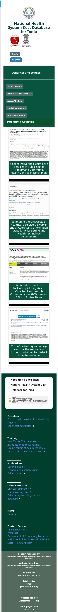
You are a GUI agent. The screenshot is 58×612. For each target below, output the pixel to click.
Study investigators (16, 108)
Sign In (15, 54)
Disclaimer (24, 600)
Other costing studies (26, 72)
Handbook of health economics (25, 451)
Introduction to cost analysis (23, 444)
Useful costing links (18, 492)
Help (37, 600)
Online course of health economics (27, 447)
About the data (14, 86)
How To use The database (22, 441)
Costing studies (16, 466)
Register (16, 59)
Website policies (29, 597)
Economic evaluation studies (24, 470)
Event (11, 514)
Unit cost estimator (16, 115)
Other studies (15, 473)
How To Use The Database (19, 93)
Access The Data (14, 101)
